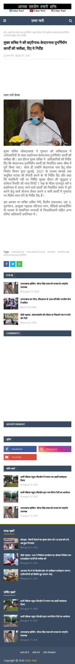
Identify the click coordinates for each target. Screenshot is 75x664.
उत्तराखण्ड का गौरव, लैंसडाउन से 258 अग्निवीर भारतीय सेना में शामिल (45, 301)
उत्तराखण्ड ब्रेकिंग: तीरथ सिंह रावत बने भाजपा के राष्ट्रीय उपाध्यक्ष (44, 285)
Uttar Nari (31, 660)
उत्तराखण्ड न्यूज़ (63, 251)
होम (5, 32)
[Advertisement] (37, 78)
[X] (54, 457)
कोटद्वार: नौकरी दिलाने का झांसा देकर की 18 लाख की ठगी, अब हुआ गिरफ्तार (45, 541)
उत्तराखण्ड (51, 251)
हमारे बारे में (24, 652)
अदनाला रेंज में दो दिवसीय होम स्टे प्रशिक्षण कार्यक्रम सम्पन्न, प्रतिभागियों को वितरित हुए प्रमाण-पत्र (45, 572)
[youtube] (20, 457)
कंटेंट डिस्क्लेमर (49, 652)
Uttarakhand (17, 251)
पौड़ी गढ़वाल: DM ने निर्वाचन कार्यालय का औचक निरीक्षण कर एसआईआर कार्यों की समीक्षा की (45, 556)
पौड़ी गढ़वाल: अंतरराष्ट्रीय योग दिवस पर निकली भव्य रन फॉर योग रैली (45, 316)
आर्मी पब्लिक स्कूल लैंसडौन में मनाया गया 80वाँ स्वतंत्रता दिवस (43, 478)
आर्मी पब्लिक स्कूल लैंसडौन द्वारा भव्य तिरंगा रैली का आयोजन (45, 492)
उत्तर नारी (37, 20)
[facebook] (20, 449)
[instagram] (54, 449)
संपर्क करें (36, 652)
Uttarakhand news (35, 251)
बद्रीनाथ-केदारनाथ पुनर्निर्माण (19, 32)
